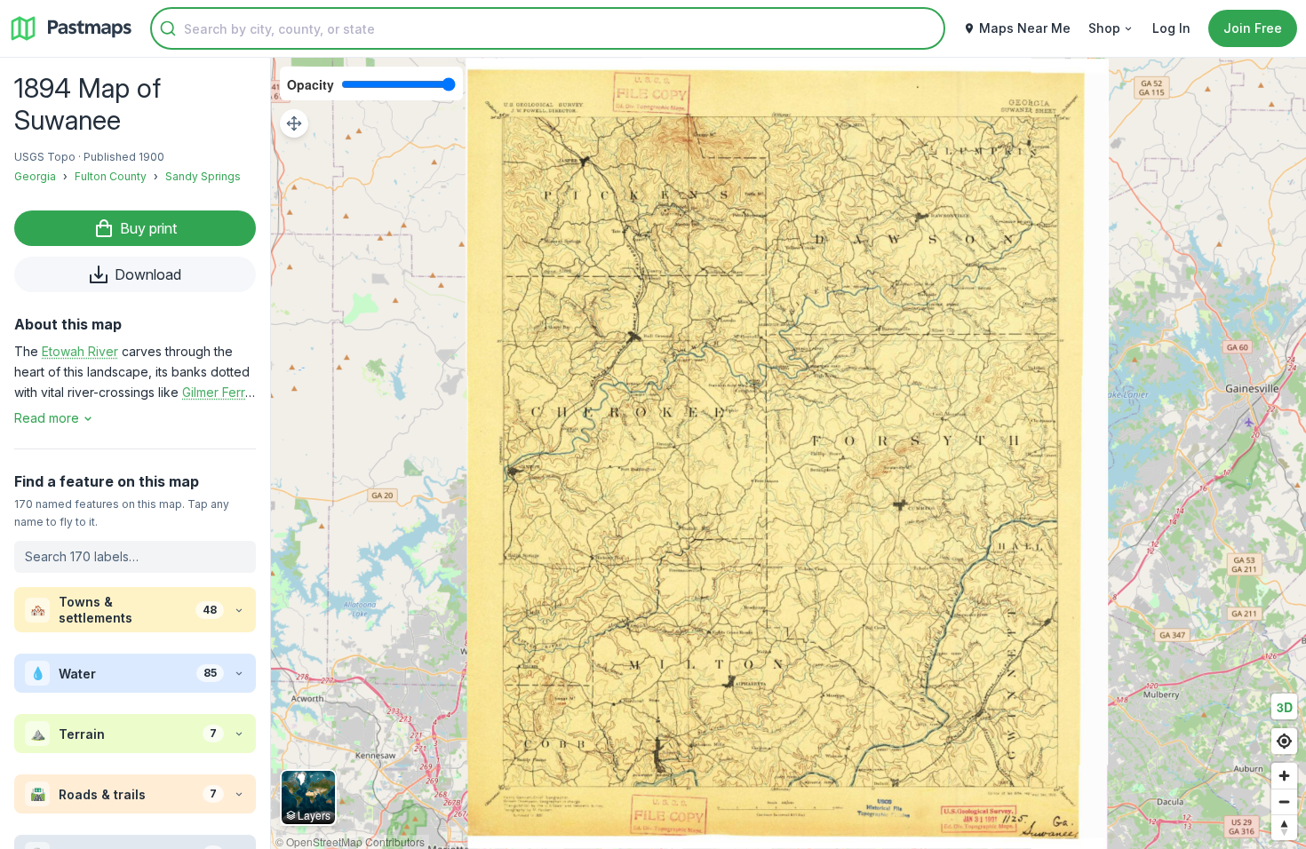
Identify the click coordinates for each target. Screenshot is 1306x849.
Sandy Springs (203, 176)
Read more (46, 417)
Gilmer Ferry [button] (217, 392)
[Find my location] (1284, 741)
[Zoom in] (1284, 776)
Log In (1171, 28)
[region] (788, 453)
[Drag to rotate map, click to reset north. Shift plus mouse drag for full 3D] (1284, 827)
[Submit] (168, 28)
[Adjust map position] (294, 123)
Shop (1104, 28)
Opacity (310, 84)
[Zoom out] (1284, 801)
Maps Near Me (1025, 28)
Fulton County (111, 176)
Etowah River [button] (80, 351)
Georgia (35, 176)
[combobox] (547, 28)
